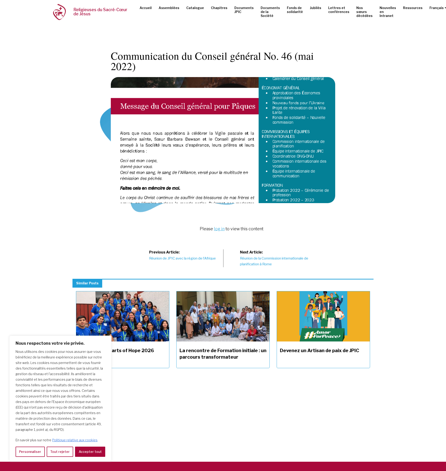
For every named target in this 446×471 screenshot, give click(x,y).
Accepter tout (90, 452)
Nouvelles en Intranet (388, 12)
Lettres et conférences (338, 10)
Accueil (146, 8)
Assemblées (169, 8)
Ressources (413, 8)
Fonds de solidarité (295, 10)
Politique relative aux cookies (75, 440)
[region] (60, 399)
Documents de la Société (270, 12)
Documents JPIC (244, 10)
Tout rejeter (60, 452)
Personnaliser (30, 452)
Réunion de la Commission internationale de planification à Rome (274, 258)
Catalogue (195, 8)
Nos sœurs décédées (364, 12)
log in (219, 228)
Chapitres (219, 8)
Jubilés (315, 8)
